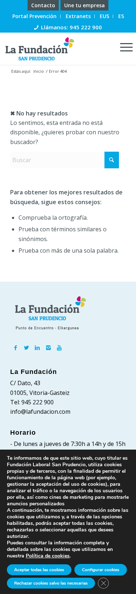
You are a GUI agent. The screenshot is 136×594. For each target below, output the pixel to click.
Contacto (43, 5)
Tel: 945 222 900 (32, 402)
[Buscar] (106, 46)
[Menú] (123, 46)
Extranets (78, 16)
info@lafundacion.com (40, 412)
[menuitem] (43, 5)
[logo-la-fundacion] (55, 48)
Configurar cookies (100, 570)
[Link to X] (26, 347)
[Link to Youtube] (59, 347)
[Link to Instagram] (48, 347)
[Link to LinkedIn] (37, 347)
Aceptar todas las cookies (39, 570)
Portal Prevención (34, 16)
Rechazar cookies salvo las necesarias (51, 583)
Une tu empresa (84, 5)
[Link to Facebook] (15, 347)
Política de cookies (48, 555)
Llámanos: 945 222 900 (71, 27)
